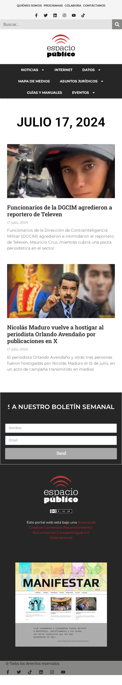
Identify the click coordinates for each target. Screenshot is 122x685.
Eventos (80, 92)
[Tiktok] (83, 15)
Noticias (29, 70)
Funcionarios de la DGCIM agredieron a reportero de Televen (59, 211)
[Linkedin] (55, 15)
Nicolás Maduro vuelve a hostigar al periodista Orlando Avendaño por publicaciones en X (55, 333)
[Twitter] (46, 15)
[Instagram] (64, 15)
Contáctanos (94, 5)
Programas (53, 5)
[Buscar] (117, 24)
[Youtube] (74, 15)
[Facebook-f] (36, 15)
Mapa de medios (34, 81)
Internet (63, 70)
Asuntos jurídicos (79, 81)
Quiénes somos (29, 5)
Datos (88, 70)
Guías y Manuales (44, 92)
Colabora (73, 5)
